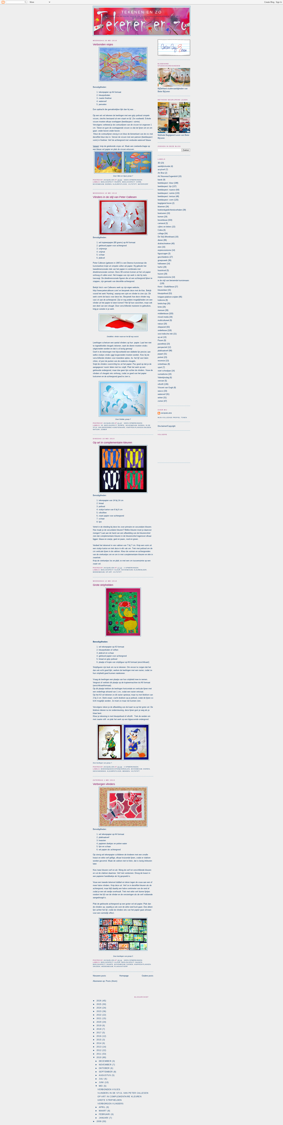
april (102, 1107)
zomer (104, 429)
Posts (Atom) (111, 981)
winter (160, 397)
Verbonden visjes (103, 44)
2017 (99, 1032)
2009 (99, 1121)
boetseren (162, 213)
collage (161, 233)
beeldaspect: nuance (131, 962)
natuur (96, 429)
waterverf (143, 184)
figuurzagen (163, 253)
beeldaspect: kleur (110, 570)
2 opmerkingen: (131, 568)
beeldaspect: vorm (131, 182)
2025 (99, 1004)
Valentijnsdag (163, 377)
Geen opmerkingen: (133, 180)
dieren (108, 184)
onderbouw (162, 330)
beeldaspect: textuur (166, 196)
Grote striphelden (103, 584)
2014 (99, 1043)
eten (159, 247)
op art (109, 572)
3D (102, 425)
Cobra (160, 230)
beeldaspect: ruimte (111, 182)
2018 (99, 1029)
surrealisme (163, 374)
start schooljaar (164, 371)
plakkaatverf (121, 966)
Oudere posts (147, 976)
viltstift (132, 184)
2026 (99, 1001)
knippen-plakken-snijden (138, 427)
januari (104, 1118)
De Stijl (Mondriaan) (166, 237)
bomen (160, 217)
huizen (160, 274)
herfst (160, 267)
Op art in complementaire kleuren (112, 442)
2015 (99, 1040)
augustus (105, 1075)
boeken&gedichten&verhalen (115, 769)
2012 (99, 1050)
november (105, 1065)
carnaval (161, 223)
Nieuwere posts (99, 976)
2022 (99, 1015)
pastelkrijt (162, 344)
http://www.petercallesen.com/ (106, 290)
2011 (99, 1054)
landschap (162, 303)
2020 (99, 1022)
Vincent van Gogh (165, 387)
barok (160, 180)
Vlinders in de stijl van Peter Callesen (115, 197)
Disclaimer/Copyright (166, 426)
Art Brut (161, 173)
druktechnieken (164, 243)
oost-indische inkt (165, 334)
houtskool (162, 270)
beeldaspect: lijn (165, 186)
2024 (99, 1008)
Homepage (124, 976)
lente (160, 307)
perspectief (162, 347)
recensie (161, 361)
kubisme (161, 300)
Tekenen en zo (141, 12)
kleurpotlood (120, 184)
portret (160, 357)
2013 (99, 1047)
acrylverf (161, 169)
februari (105, 1114)
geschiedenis (99, 771)
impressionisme (164, 277)
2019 (99, 1025)
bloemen (161, 206)
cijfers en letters (164, 227)
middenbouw (99, 572)
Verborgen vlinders (104, 784)
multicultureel (163, 320)
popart (160, 354)
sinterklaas (162, 364)
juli (102, 1079)
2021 (99, 1018)
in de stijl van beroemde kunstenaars (173, 280)
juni (102, 1082)
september (106, 1072)
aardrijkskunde (164, 166)
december (105, 1061)
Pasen (160, 340)
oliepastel (162, 327)
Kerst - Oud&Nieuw (166, 287)
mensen (126, 771)
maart (103, 1111)
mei (101, 1086)
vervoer (161, 381)
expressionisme (164, 250)
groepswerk (162, 260)
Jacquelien (166, 413)
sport (160, 367)
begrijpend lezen (165, 203)
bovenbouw (98, 184)
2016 (99, 1036)
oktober (104, 1068)
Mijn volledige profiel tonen (172, 417)
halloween (162, 263)
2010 (99, 1057)
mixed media (163, 317)
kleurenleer (140, 570)
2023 (99, 1011)
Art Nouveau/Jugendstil (168, 176)
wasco (160, 391)
